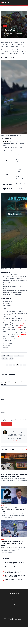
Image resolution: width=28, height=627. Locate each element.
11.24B (3, 355)
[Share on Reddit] (21, 365)
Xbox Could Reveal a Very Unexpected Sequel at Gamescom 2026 (14, 475)
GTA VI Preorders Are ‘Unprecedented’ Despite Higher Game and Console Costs (13, 509)
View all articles (11, 440)
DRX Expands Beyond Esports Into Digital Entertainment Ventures (14, 563)
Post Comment (6, 424)
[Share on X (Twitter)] (10, 365)
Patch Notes (4, 358)
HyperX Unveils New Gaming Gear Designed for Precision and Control (15, 576)
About (14, 596)
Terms (14, 604)
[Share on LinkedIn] (14, 365)
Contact (14, 599)
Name (2, 399)
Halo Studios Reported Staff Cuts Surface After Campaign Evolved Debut (12, 543)
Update (11, 358)
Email (2, 406)
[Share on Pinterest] (17, 365)
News (2, 472)
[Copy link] (24, 365)
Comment (3, 384)
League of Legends (18, 355)
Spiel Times (11, 623)
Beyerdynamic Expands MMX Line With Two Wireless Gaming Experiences (15, 572)
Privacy (14, 601)
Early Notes (9, 355)
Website (3, 412)
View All (23, 449)
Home (2, 6)
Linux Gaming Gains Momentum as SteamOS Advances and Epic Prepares (14, 567)
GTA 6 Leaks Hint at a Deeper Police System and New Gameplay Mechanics (15, 580)
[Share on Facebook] (7, 365)
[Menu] (25, 2)
